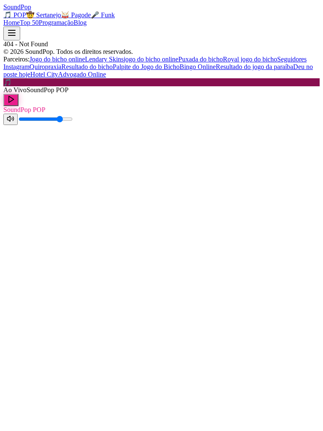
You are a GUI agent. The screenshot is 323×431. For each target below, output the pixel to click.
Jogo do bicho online (57, 59)
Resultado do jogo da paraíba (254, 66)
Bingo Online (198, 66)
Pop (17, 7)
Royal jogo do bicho (250, 59)
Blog (80, 22)
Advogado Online (82, 74)
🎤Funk (103, 15)
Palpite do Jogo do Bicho (146, 66)
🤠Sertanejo (43, 15)
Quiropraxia (45, 66)
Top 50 (29, 22)
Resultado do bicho (87, 66)
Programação (56, 22)
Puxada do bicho (200, 59)
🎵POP (14, 15)
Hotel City (44, 74)
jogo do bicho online (151, 59)
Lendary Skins (104, 59)
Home (11, 22)
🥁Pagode (76, 15)
